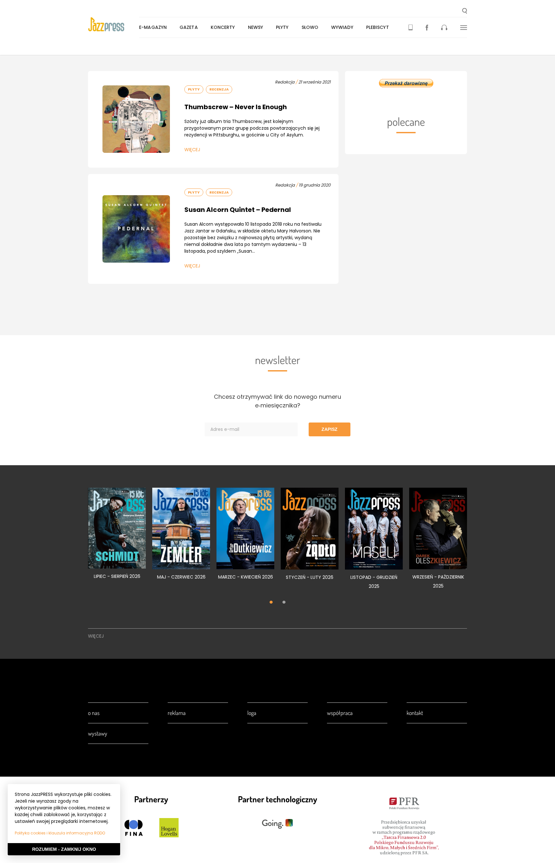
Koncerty (223, 27)
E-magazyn (153, 27)
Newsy (255, 27)
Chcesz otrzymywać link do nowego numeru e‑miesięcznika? (277, 401)
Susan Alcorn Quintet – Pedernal (237, 209)
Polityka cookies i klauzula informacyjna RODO (60, 833)
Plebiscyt (377, 27)
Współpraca (340, 712)
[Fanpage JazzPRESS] (427, 27)
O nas (94, 712)
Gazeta (189, 27)
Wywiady (342, 27)
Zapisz (330, 429)
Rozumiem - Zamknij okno (64, 849)
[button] (464, 11)
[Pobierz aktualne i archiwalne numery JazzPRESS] (411, 27)
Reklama (177, 712)
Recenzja (219, 89)
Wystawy (97, 733)
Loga (251, 712)
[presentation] (113, 24)
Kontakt (415, 712)
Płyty (282, 27)
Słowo (310, 27)
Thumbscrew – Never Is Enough (235, 106)
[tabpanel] (117, 537)
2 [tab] (284, 602)
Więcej (192, 149)
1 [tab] (271, 602)
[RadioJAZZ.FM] (444, 27)
